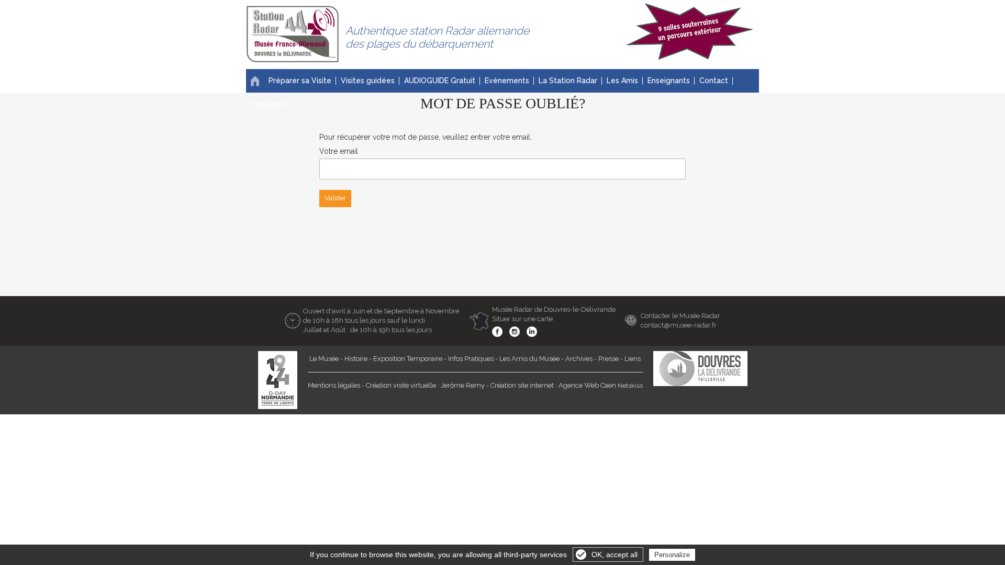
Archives (579, 359)
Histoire (355, 359)
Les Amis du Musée (529, 359)
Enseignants (668, 80)
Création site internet (522, 385)
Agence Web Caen (587, 385)
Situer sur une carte (522, 319)
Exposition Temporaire (407, 359)
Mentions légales (334, 385)
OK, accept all (614, 554)
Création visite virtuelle (401, 385)
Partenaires (271, 104)
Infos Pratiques (471, 359)
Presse (608, 359)
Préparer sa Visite (300, 80)
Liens (632, 359)
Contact (713, 80)
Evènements (507, 80)
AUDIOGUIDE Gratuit (439, 80)
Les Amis (622, 80)
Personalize (672, 555)
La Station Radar (568, 80)
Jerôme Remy (463, 385)
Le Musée (324, 359)
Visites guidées (368, 80)
